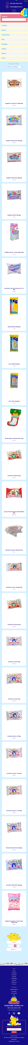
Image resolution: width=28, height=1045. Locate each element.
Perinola (17, 1041)
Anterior (14, 942)
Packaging (14, 978)
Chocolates (14, 993)
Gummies (14, 991)
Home (14, 971)
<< (9, 945)
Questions (14, 982)
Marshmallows (14, 989)
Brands (14, 976)
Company (14, 973)
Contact (14, 984)
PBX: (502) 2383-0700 (14, 1008)
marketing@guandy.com (14, 1010)
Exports (14, 980)
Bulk (14, 995)
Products (14, 974)
